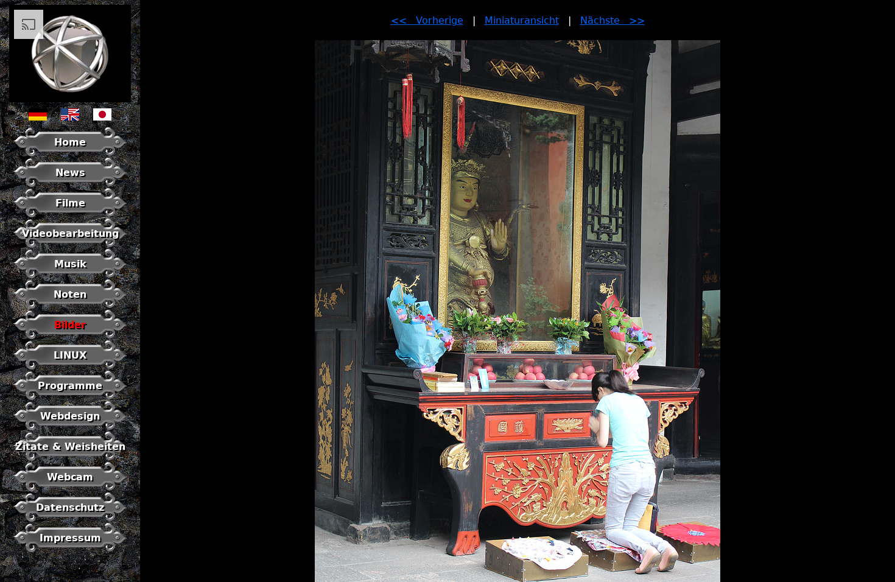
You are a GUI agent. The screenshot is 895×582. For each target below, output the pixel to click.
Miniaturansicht (522, 20)
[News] (70, 184)
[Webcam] (70, 488)
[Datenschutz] (70, 519)
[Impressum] (70, 549)
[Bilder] (70, 336)
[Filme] (70, 214)
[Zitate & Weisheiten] (70, 458)
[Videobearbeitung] (70, 245)
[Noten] (70, 306)
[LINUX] (70, 367)
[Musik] (70, 275)
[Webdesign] (70, 427)
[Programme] (70, 397)
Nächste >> (612, 20)
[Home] (70, 154)
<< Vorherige (427, 20)
